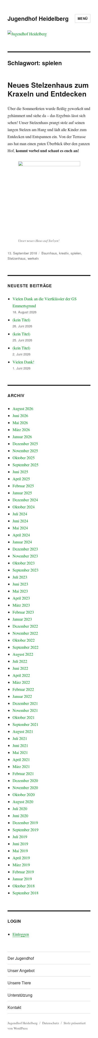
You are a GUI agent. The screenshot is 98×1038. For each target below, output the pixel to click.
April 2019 (21, 857)
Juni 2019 (20, 843)
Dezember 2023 (25, 548)
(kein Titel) (21, 319)
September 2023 (25, 570)
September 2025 (25, 464)
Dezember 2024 (25, 499)
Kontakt (14, 1007)
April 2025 (21, 478)
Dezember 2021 (25, 703)
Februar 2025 (23, 485)
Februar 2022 (23, 689)
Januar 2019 (22, 878)
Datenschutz (50, 1023)
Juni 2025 (20, 471)
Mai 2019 (20, 850)
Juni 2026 (20, 415)
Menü (83, 18)
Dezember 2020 (25, 780)
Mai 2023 (20, 591)
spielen (76, 253)
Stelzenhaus (17, 258)
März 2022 (21, 682)
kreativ (64, 253)
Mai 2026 (20, 422)
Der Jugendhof (21, 958)
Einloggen (21, 934)
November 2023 (25, 555)
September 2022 (25, 647)
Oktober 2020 (24, 794)
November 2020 (25, 787)
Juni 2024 (20, 520)
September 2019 (25, 829)
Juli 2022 (20, 661)
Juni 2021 (20, 745)
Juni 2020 (20, 815)
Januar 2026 (22, 436)
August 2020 (23, 801)
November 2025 (25, 450)
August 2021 (23, 731)
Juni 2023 (20, 584)
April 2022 (21, 675)
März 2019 (21, 864)
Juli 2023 (20, 577)
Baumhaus (49, 253)
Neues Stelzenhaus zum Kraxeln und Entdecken (48, 89)
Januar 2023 (22, 619)
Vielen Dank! (23, 361)
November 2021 (25, 710)
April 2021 (21, 759)
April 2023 (21, 598)
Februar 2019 (23, 871)
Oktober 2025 (24, 457)
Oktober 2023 (24, 562)
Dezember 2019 (25, 822)
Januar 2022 (22, 696)
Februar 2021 (23, 773)
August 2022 (23, 654)
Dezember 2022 (25, 626)
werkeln (33, 258)
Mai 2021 (20, 752)
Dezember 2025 (25, 443)
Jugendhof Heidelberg (38, 18)
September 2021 (25, 724)
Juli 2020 (20, 808)
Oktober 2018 (24, 885)
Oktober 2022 (24, 640)
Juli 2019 (20, 836)
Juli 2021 (20, 738)
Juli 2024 (20, 513)
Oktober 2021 (24, 717)
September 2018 (25, 892)
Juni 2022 (20, 668)
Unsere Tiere (19, 983)
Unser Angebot (21, 970)
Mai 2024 (20, 527)
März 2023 (21, 605)
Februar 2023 (23, 612)
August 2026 (23, 408)
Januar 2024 (22, 541)
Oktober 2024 (24, 506)
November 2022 (25, 633)
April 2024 (21, 534)
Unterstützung (20, 995)
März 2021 (21, 766)
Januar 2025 (22, 492)
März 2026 (21, 429)
